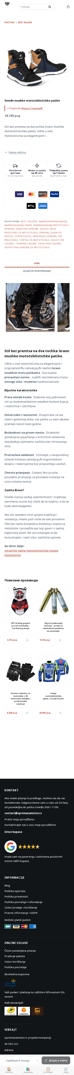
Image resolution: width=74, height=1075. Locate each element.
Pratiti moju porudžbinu (19, 819)
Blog (7, 885)
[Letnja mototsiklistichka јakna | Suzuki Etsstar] (53, 671)
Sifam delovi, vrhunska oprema (35, 236)
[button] (15, 152)
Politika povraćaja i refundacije (23, 902)
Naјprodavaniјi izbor (18, 225)
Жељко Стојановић (32, 108)
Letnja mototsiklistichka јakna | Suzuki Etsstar (53, 696)
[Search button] (50, 6)
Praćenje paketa (14, 956)
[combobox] (33, 6)
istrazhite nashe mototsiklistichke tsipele (31, 551)
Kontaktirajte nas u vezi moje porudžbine (30, 824)
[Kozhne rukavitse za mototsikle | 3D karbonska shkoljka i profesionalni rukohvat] (20, 671)
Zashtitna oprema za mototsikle (27, 247)
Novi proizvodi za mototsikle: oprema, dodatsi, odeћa (33, 232)
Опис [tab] (37, 263)
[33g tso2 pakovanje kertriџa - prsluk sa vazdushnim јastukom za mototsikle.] (53, 600)
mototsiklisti (12, 555)
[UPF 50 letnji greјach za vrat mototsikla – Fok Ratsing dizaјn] (20, 600)
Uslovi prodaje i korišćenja (20, 907)
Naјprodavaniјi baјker (53, 221)
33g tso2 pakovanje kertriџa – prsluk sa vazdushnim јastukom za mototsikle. (53, 627)
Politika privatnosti (16, 896)
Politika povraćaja (15, 967)
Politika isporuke (14, 891)
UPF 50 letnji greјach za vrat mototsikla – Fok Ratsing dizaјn (20, 626)
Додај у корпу (58, 1060)
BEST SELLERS (29, 221)
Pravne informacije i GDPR (21, 912)
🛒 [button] (27, 639)
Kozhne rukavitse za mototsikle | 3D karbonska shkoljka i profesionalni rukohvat (20, 698)
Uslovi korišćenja (14, 961)
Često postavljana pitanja (20, 950)
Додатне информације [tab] (37, 270)
